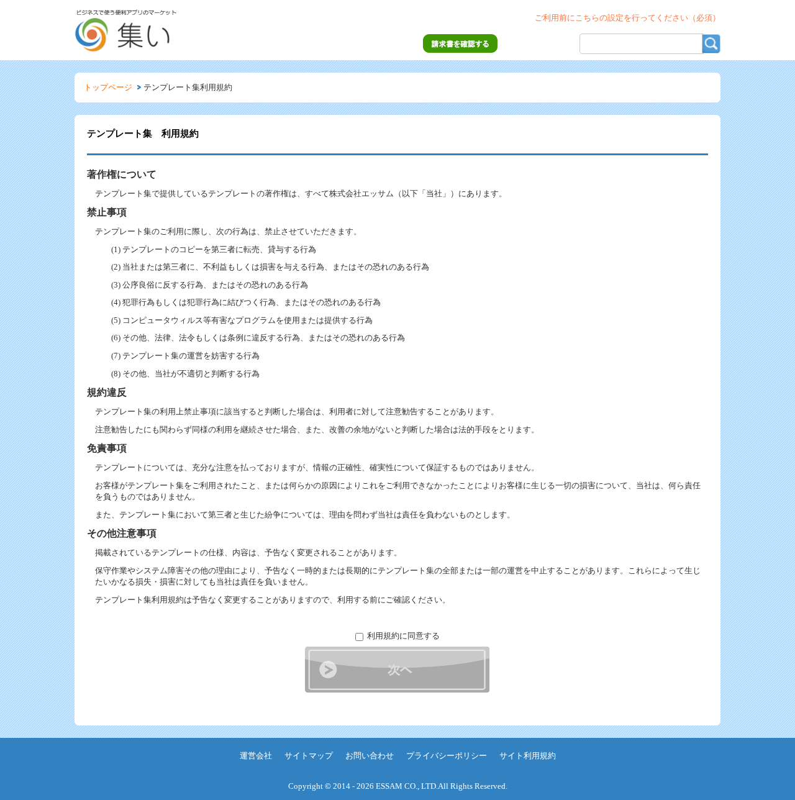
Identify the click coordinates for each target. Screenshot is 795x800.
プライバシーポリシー (446, 755)
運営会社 (256, 755)
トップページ (108, 87)
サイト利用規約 (527, 755)
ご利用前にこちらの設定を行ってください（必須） (627, 17)
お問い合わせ (369, 755)
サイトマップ (308, 755)
